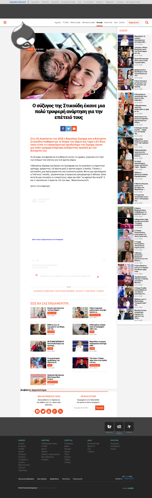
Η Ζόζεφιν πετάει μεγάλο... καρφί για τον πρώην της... (141, 130)
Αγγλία (44, 449)
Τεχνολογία (22, 470)
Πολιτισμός (68, 443)
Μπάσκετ (45, 460)
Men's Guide (75, 22)
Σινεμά (67, 452)
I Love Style (88, 2)
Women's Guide (88, 22)
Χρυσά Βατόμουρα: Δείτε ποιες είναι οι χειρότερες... (141, 60)
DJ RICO (80, 291)
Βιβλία (66, 446)
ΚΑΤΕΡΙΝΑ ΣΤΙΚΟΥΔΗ (44, 291)
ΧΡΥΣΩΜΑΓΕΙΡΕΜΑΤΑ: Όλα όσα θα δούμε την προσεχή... (55, 344)
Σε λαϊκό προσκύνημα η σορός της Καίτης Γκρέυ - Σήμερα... (141, 164)
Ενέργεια (21, 457)
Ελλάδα (21, 449)
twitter (43, 411)
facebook (37, 411)
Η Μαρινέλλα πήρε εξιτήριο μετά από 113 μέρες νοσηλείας (141, 222)
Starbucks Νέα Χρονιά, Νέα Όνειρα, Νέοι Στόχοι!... (55, 377)
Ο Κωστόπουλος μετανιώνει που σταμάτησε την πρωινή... (140, 84)
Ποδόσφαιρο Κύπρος (49, 443)
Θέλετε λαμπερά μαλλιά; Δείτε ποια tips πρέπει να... (97, 310)
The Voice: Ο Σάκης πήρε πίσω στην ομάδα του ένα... (98, 360)
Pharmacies (109, 426)
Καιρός (113, 449)
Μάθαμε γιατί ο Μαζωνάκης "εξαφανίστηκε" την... (140, 302)
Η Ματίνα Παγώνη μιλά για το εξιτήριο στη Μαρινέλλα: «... (141, 186)
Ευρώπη (21, 462)
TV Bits (66, 22)
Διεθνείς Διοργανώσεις (50, 454)
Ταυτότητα (66, 479)
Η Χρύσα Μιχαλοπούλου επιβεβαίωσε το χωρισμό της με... (141, 211)
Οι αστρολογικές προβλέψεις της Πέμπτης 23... (53, 360)
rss (60, 411)
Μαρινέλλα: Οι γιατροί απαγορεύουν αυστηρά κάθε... (97, 344)
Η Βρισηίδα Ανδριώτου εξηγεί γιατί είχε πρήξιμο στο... (141, 142)
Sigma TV (91, 446)
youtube (48, 411)
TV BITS (50, 348)
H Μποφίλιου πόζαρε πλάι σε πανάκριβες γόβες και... (97, 327)
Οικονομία (22, 454)
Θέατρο (67, 457)
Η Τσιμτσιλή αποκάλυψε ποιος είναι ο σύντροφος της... (141, 197)
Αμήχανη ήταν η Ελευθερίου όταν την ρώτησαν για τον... (140, 72)
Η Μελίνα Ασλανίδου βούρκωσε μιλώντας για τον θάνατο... (141, 256)
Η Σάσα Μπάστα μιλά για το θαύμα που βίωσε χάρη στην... (141, 268)
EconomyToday (93, 443)
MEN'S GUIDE (52, 313)
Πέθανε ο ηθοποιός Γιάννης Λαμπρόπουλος (141, 174)
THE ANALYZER (94, 365)
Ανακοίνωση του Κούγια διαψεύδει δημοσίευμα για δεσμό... (141, 119)
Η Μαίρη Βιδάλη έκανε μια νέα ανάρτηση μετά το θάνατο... (141, 153)
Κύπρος (21, 443)
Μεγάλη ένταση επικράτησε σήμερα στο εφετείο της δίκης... (140, 314)
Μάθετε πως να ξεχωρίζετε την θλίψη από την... (55, 327)
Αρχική (58, 22)
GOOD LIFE (51, 332)
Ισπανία (44, 452)
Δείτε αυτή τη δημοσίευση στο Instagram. (47, 239)
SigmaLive (134, 22)
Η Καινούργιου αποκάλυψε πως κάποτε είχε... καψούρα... (140, 97)
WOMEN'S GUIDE (95, 315)
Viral (115, 22)
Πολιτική (21, 468)
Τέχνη (66, 454)
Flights (129, 426)
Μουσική (67, 449)
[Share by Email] (74, 128)
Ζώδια (122, 22)
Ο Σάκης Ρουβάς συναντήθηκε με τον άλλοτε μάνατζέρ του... (140, 291)
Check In (99, 2)
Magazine (110, 2)
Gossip (99, 22)
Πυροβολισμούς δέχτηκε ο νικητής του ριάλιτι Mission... (141, 279)
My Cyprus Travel (133, 2)
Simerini (45, 2)
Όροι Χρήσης (42, 479)
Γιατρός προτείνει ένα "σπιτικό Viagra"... (55, 309)
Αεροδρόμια (115, 446)
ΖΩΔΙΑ (50, 365)
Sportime (55, 2)
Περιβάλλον (23, 460)
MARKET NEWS (52, 382)
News (119, 426)
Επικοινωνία (77, 479)
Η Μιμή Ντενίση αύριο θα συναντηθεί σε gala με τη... (141, 108)
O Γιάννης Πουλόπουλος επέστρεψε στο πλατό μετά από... (141, 233)
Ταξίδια (67, 460)
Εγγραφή (99, 408)
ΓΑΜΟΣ (100, 291)
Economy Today (68, 2)
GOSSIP (92, 348)
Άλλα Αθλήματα (47, 457)
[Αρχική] (23, 34)
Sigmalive (35, 2)
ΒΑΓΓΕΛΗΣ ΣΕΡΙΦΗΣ (64, 291)
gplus (54, 411)
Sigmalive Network (18, 2)
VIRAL (92, 332)
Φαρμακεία (115, 443)
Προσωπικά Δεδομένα (26, 479)
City (79, 2)
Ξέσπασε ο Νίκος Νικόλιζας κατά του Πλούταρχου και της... (140, 50)
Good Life (108, 22)
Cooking (120, 2)
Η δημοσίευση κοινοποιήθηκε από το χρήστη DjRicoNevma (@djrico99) (66, 276)
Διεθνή (21, 452)
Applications (54, 479)
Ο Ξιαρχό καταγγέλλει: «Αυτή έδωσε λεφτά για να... (140, 244)
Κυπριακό (22, 446)
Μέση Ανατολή (24, 465)
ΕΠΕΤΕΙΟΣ (90, 291)
